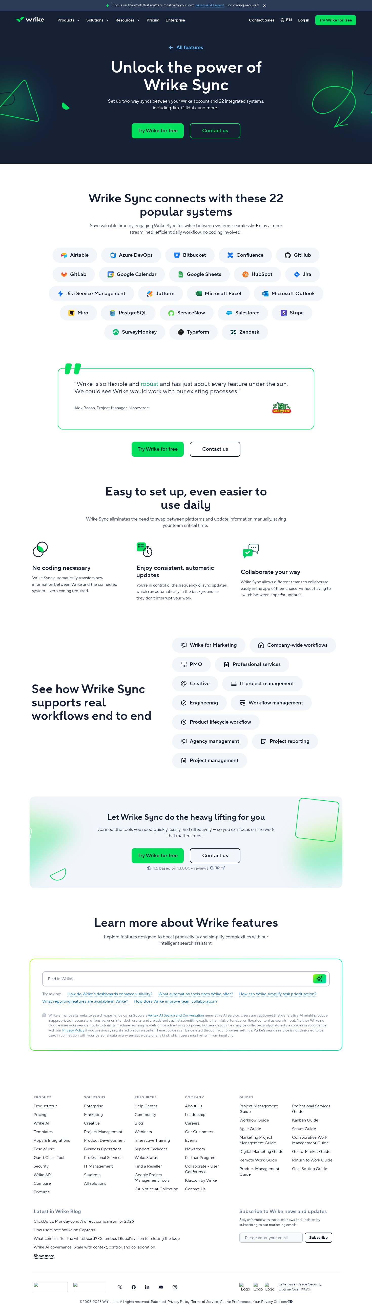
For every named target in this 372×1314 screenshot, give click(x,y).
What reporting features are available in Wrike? (85, 1001)
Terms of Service (204, 1302)
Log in (303, 20)
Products (65, 20)
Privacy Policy (73, 1030)
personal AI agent (210, 5)
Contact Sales (261, 20)
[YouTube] (161, 1287)
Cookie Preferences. (236, 1302)
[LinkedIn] (147, 1287)
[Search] (319, 978)
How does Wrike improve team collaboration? (175, 1001)
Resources (124, 20)
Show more (44, 1255)
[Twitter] (120, 1287)
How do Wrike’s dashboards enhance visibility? (109, 994)
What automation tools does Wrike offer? (195, 994)
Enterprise (175, 20)
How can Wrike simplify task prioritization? (277, 994)
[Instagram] (174, 1287)
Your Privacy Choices (270, 1302)
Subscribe (318, 1237)
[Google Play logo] (90, 1287)
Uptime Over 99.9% (295, 1289)
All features (189, 48)
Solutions (94, 20)
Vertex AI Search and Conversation (176, 1015)
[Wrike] (31, 20)
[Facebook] (133, 1287)
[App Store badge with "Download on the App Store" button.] (51, 1287)
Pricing (153, 20)
